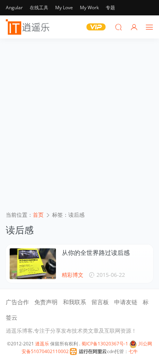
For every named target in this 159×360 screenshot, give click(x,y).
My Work (89, 7)
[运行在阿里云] (88, 351)
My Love (64, 7)
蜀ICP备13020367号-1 (104, 343)
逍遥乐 (42, 343)
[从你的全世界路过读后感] (33, 263)
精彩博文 (72, 274)
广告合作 (17, 302)
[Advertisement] (79, 127)
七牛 (133, 351)
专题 (110, 7)
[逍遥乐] (29, 27)
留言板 (100, 302)
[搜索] (118, 27)
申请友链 (125, 302)
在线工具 (39, 7)
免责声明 (46, 302)
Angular (14, 7)
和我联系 (74, 302)
